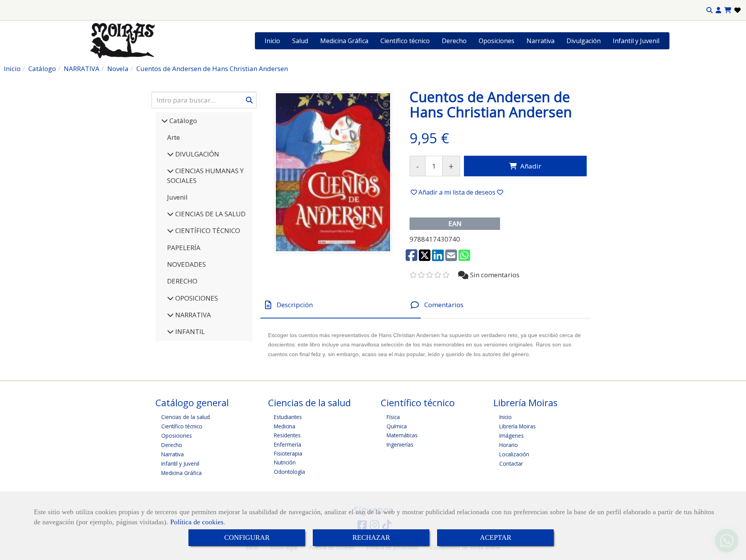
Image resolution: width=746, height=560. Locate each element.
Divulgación (583, 41)
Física (393, 417)
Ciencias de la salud (185, 417)
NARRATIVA (192, 314)
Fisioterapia (288, 453)
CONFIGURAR (247, 537)
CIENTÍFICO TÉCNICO (207, 230)
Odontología (289, 471)
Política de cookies (196, 522)
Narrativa (540, 41)
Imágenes (511, 435)
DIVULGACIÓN (196, 154)
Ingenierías (400, 444)
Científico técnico (405, 41)
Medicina (284, 426)
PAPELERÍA (183, 247)
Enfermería (287, 444)
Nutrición (285, 462)
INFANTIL (189, 331)
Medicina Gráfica (344, 41)
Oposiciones (496, 41)
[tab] (340, 305)
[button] (718, 10)
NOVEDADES (186, 264)
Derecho (454, 41)
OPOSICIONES (196, 298)
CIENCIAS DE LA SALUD (210, 213)
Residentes (287, 435)
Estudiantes (288, 417)
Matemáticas (402, 435)
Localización (514, 454)
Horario (508, 445)
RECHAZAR (371, 537)
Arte (173, 137)
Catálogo (182, 120)
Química (397, 426)
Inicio (272, 41)
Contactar (511, 463)
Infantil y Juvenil (636, 41)
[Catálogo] (164, 120)
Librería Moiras (517, 426)
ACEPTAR (495, 537)
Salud (300, 41)
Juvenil (177, 197)
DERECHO (182, 281)
